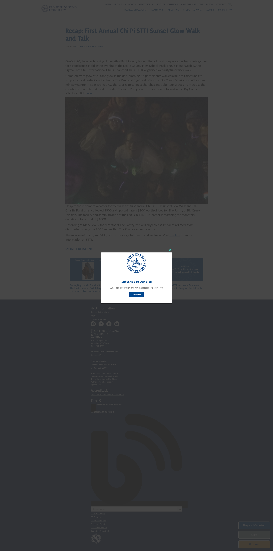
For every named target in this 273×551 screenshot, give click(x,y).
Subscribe (136, 294)
